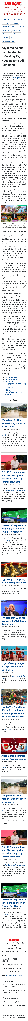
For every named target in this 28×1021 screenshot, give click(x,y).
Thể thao (6, 23)
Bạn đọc (21, 27)
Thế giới (5, 37)
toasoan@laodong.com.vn (14, 975)
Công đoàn (6, 30)
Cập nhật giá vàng (7, 589)
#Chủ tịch (7, 390)
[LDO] (14, 411)
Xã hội (13, 19)
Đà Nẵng (7, 540)
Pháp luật (6, 27)
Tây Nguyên (16, 78)
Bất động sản (7, 34)
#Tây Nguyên (8, 381)
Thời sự (13, 27)
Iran (2, 630)
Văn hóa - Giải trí (17, 30)
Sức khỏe (17, 34)
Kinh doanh (14, 23)
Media (20, 19)
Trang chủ (6, 19)
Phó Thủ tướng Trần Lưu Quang (15, 490)
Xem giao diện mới (9, 41)
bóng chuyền (8, 729)
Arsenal (3, 767)
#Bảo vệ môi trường (11, 377)
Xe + (11, 37)
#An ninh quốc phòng (11, 388)
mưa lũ (3, 435)
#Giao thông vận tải (10, 379)
